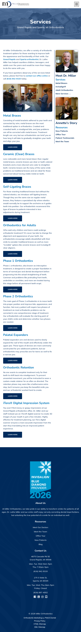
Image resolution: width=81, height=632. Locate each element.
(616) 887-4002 (40, 592)
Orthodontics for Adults (19, 225)
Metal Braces (12, 116)
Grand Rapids (9, 59)
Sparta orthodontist (29, 59)
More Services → (63, 93)
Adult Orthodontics (64, 90)
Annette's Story (66, 123)
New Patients (62, 131)
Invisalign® (61, 86)
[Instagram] (42, 597)
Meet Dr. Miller (66, 76)
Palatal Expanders (15, 335)
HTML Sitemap (40, 624)
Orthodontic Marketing (33, 618)
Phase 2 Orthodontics (18, 296)
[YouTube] (46, 597)
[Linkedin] (38, 597)
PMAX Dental (50, 618)
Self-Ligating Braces (17, 187)
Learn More (12, 147)
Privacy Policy (39, 621)
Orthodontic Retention (18, 367)
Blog (41, 544)
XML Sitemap (39, 627)
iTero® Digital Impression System (26, 403)
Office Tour (61, 134)
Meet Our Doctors (40, 527)
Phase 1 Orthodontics (18, 261)
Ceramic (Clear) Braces (18, 154)
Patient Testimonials (65, 138)
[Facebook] (34, 597)
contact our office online (37, 76)
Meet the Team (62, 141)
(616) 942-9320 (14, 78)
